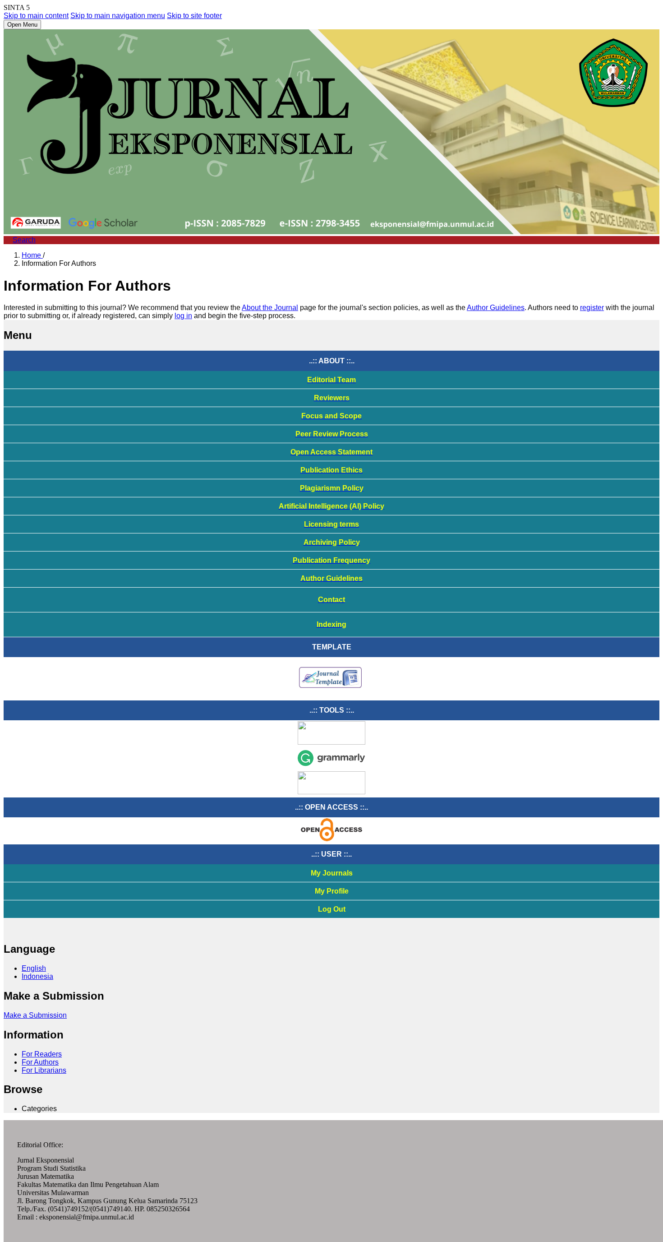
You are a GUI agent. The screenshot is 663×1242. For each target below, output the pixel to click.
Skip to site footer (194, 15)
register (592, 307)
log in (183, 316)
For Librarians (44, 1070)
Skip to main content (36, 15)
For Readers (42, 1054)
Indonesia (37, 976)
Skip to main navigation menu (117, 15)
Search (24, 240)
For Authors (40, 1062)
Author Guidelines (496, 307)
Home (32, 255)
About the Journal (270, 307)
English (34, 968)
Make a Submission (35, 1015)
